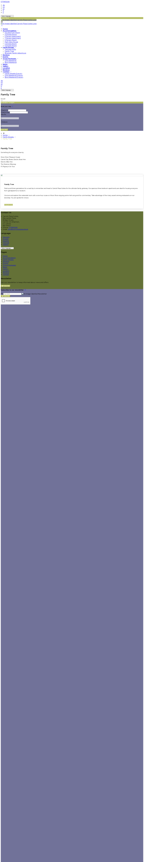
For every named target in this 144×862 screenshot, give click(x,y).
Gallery (5, 66)
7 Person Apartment (13, 38)
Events (5, 57)
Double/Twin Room (12, 33)
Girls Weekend (10, 60)
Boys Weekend (11, 62)
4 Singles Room (11, 34)
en (4, 7)
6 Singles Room (11, 46)
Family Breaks (8, 47)
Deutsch (6, 237)
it (3, 13)
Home (5, 29)
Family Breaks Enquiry (13, 74)
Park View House (11, 42)
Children (4, 122)
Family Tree (9, 51)
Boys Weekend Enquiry (14, 77)
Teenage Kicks (10, 49)
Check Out (5, 112)
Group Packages (10, 59)
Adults (3, 114)
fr (3, 11)
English (6, 239)
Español (6, 241)
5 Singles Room (11, 44)
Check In (4, 110)
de (4, 5)
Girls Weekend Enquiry (14, 75)
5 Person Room (11, 40)
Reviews (6, 55)
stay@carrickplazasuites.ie (18, 229)
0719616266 (5, 2)
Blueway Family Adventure (15, 53)
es (3, 9)
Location (6, 68)
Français (6, 243)
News (5, 64)
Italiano (6, 245)
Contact (6, 72)
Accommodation (10, 31)
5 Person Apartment (13, 36)
